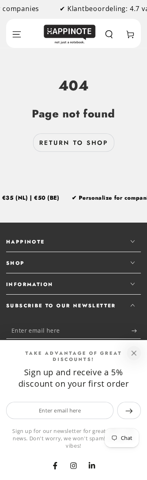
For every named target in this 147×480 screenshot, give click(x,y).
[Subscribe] (136, 331)
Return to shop (73, 142)
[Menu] (16, 34)
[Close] (134, 353)
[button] (109, 34)
